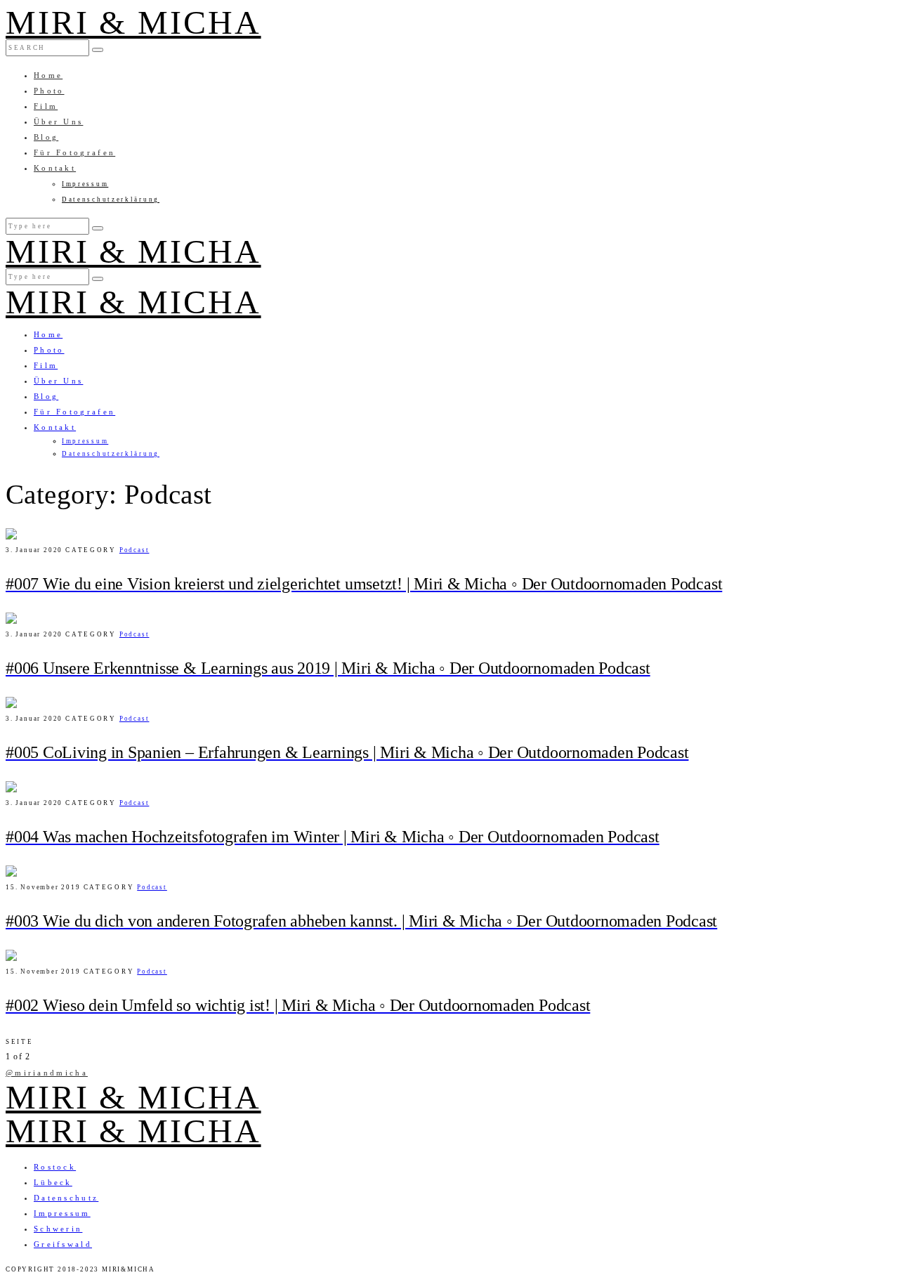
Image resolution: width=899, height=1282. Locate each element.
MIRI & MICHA (133, 22)
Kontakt (55, 168)
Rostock (55, 1167)
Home (48, 75)
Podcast (134, 550)
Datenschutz (66, 1197)
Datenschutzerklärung (110, 199)
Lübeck (53, 1182)
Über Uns (58, 121)
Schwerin (58, 1228)
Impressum (85, 184)
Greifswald (63, 1244)
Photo (49, 90)
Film (46, 106)
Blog (46, 137)
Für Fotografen (74, 152)
